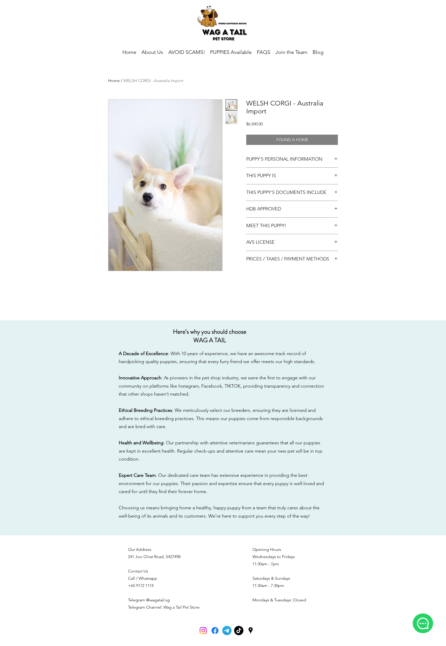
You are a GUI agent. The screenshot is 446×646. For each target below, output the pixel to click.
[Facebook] (215, 630)
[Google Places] (250, 630)
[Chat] (423, 623)
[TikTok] (238, 630)
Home (114, 80)
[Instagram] (203, 630)
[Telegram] (227, 630)
